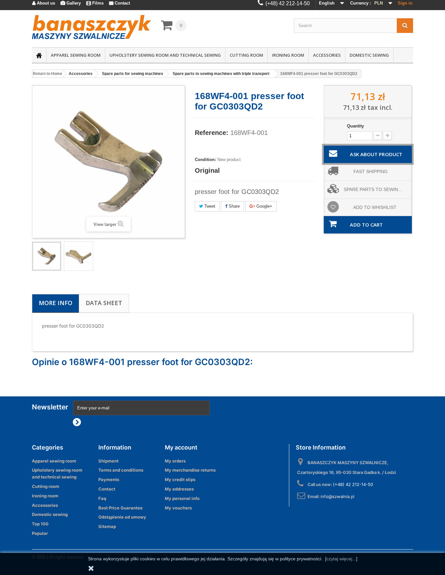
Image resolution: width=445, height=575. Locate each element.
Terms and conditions (120, 470)
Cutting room (246, 55)
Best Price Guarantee (120, 507)
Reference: (211, 133)
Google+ (263, 206)
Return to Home (47, 73)
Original (207, 170)
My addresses (179, 489)
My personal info (182, 498)
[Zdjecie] (46, 256)
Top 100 (40, 523)
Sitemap (107, 526)
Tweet (209, 206)
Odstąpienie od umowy (122, 517)
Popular (40, 533)
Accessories (327, 55)
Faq (102, 498)
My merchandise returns (190, 470)
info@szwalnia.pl (337, 496)
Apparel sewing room (76, 55)
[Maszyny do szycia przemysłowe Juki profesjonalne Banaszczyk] (91, 27)
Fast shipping (370, 171)
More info (55, 303)
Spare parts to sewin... (373, 189)
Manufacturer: (209, 148)
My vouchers (178, 507)
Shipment (108, 461)
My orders (175, 461)
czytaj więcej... (341, 558)
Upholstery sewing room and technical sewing (165, 55)
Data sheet (104, 303)
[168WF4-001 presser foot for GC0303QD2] (78, 256)
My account (181, 447)
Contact (106, 489)
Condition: (205, 159)
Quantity (355, 126)
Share (233, 206)
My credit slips (180, 479)
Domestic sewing (369, 55)
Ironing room (288, 55)
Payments (108, 479)
